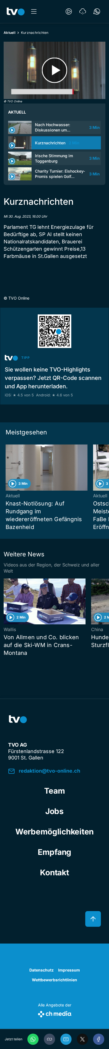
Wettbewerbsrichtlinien (54, 979)
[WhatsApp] (33, 1039)
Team (54, 791)
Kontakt (54, 872)
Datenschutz (41, 970)
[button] (49, 1039)
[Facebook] (98, 1039)
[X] (82, 1039)
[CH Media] (54, 1013)
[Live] (69, 11)
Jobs (54, 811)
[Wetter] (83, 11)
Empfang (54, 852)
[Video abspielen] (54, 70)
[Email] (66, 1039)
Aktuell (9, 32)
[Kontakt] (97, 11)
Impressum (69, 970)
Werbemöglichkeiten (54, 831)
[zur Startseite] (16, 11)
